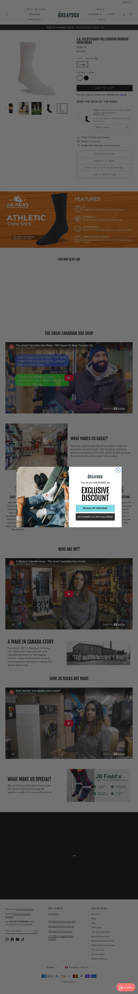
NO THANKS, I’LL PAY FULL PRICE (95, 517)
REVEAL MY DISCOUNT (95, 508)
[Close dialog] (118, 470)
